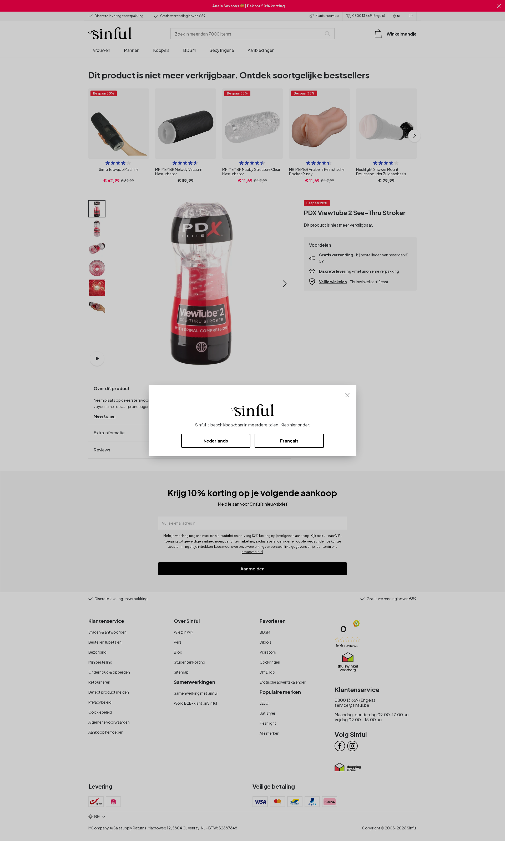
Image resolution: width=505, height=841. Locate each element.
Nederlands (216, 441)
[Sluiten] (347, 394)
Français (289, 441)
